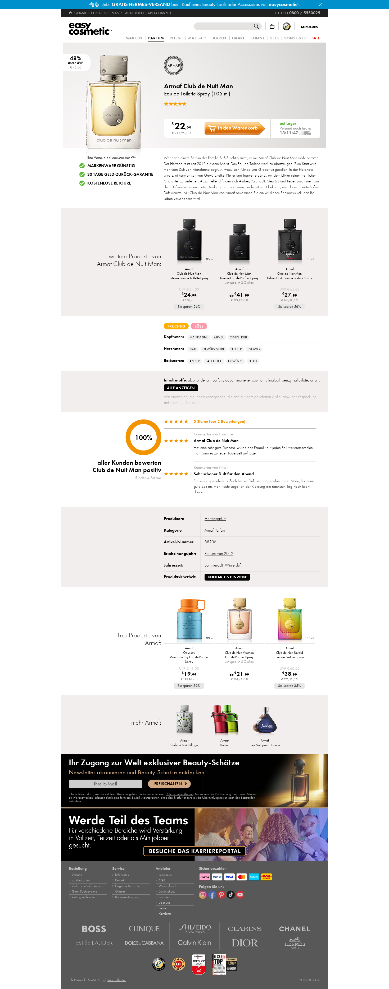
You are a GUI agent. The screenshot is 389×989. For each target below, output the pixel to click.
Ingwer (254, 349)
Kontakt (120, 880)
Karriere (165, 914)
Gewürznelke (213, 349)
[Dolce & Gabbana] (144, 943)
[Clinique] (144, 929)
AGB (162, 880)
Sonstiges (295, 38)
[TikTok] (230, 894)
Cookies (164, 897)
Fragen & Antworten (128, 886)
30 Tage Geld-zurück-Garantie (120, 174)
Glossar (120, 891)
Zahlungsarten (81, 880)
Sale (315, 38)
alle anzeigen (181, 387)
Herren (219, 38)
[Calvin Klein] (195, 943)
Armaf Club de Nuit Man (198, 86)
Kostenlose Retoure (109, 183)
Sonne (257, 38)
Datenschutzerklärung (179, 794)
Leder (253, 361)
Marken (133, 38)
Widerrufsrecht (168, 886)
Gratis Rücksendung (84, 891)
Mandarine (198, 337)
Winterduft (233, 565)
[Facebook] (212, 894)
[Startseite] (71, 13)
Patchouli (214, 361)
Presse (162, 908)
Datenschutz (167, 891)
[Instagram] (202, 894)
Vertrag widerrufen (84, 897)
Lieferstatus (122, 875)
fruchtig (176, 326)
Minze (219, 337)
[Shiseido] (195, 929)
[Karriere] (194, 834)
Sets (274, 38)
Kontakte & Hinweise (227, 577)
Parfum (156, 38)
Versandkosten (116, 980)
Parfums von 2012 (219, 553)
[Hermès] (295, 943)
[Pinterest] (221, 894)
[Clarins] (245, 929)
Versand (77, 875)
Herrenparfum (215, 518)
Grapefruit (238, 337)
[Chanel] (295, 929)
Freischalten (168, 783)
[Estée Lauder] (94, 943)
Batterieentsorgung (127, 897)
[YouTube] (240, 894)
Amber (194, 361)
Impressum (165, 875)
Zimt (193, 349)
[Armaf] (196, 65)
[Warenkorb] (272, 26)
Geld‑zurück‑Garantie (86, 886)
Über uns (164, 902)
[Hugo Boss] (94, 929)
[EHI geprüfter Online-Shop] (178, 964)
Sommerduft (214, 565)
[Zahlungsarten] (259, 876)
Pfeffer (236, 349)
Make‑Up (197, 38)
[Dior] (245, 943)
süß (199, 326)
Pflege (176, 38)
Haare (238, 38)
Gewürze (235, 361)
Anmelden (309, 27)
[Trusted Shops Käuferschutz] (287, 26)
